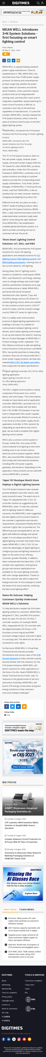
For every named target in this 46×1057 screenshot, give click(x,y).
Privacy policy (7, 997)
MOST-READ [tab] (10, 909)
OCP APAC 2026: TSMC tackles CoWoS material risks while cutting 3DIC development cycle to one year (24, 954)
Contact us (6, 1005)
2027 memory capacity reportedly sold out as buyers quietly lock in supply (24, 929)
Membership (6, 989)
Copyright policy (8, 1000)
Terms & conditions (9, 992)
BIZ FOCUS (9, 782)
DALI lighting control (27, 259)
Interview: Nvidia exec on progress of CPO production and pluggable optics (23, 946)
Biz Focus (13, 22)
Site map (5, 1012)
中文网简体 (6, 1020)
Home (4, 22)
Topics (27, 989)
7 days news (29, 985)
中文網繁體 (6, 1016)
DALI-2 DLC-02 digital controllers (25, 362)
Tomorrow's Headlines (33, 981)
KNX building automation (13, 262)
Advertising (6, 985)
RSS (26, 992)
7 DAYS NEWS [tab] (26, 909)
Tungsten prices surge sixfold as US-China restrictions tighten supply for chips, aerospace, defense (23, 937)
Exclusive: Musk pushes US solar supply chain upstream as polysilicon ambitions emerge (23, 921)
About (4, 981)
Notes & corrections (9, 1008)
